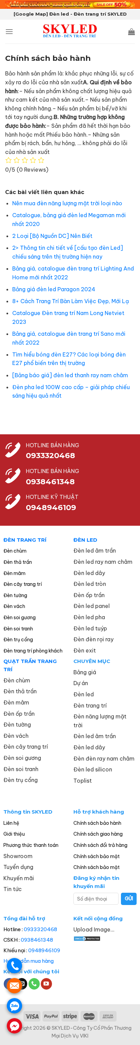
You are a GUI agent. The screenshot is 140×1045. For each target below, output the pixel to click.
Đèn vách (14, 606)
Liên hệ (11, 823)
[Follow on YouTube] (46, 984)
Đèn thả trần (17, 562)
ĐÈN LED (85, 540)
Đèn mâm (14, 573)
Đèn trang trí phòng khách (33, 651)
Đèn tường (15, 595)
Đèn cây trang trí (22, 584)
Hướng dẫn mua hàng (28, 961)
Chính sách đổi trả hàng (100, 845)
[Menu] (9, 31)
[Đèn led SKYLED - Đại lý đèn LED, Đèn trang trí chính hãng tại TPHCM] (70, 31)
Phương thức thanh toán (30, 845)
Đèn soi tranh (18, 629)
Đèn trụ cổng (18, 640)
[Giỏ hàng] (131, 31)
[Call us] (34, 984)
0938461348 (37, 940)
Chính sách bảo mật (96, 856)
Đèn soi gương (19, 617)
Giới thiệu (14, 834)
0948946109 (44, 950)
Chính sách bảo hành (97, 823)
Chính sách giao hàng (98, 834)
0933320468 (50, 455)
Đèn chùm (15, 551)
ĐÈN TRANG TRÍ (25, 540)
